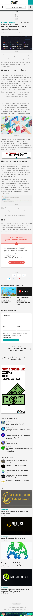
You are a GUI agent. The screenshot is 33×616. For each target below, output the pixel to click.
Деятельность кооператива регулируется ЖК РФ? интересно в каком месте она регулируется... (19, 450)
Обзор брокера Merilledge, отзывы (16, 465)
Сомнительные (14, 33)
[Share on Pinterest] (18, 277)
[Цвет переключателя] (30, 2)
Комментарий (7, 315)
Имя (4, 326)
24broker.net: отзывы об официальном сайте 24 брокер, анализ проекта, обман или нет (23, 301)
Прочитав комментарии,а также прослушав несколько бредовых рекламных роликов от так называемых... (18, 437)
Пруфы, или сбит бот (12, 443)
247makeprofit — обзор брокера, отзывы (17, 480)
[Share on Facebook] (14, 277)
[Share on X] (9, 279)
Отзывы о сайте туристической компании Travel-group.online (6, 300)
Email (19, 326)
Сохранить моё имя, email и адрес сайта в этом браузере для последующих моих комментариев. (16, 335)
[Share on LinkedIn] (23, 277)
